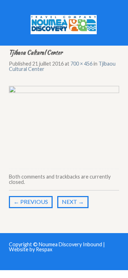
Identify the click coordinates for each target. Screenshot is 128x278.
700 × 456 (81, 64)
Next (73, 201)
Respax (44, 249)
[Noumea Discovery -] (64, 22)
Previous (31, 201)
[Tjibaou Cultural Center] (64, 121)
